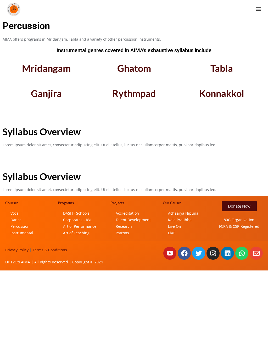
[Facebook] (184, 253)
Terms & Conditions (50, 249)
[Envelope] (256, 253)
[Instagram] (213, 253)
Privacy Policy (17, 249)
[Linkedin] (227, 253)
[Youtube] (169, 253)
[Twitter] (198, 253)
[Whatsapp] (241, 253)
